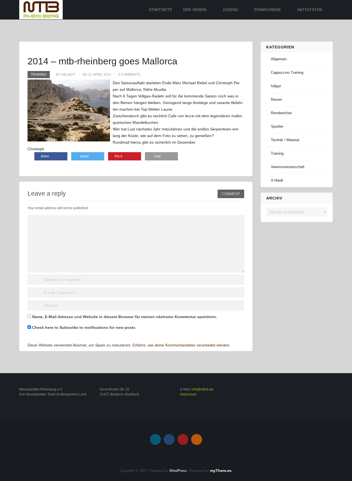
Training (38, 74)
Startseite (160, 9)
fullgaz (276, 86)
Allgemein (279, 59)
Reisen (276, 99)
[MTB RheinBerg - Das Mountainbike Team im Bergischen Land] (41, 9)
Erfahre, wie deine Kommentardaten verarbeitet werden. (181, 345)
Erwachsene (267, 9)
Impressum (188, 394)
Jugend (230, 9)
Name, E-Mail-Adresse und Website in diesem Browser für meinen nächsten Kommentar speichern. (124, 317)
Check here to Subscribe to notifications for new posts (83, 327)
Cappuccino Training (287, 72)
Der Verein (194, 9)
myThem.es (221, 470)
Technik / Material (285, 140)
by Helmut (65, 74)
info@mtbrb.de (202, 389)
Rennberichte (281, 113)
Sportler (277, 126)
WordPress (178, 471)
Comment (231, 194)
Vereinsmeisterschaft (287, 167)
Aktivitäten (309, 9)
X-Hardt (277, 180)
